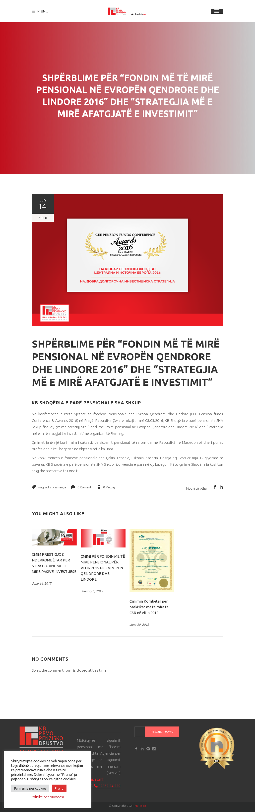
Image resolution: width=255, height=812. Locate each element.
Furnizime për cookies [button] (30, 788)
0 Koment (84, 487)
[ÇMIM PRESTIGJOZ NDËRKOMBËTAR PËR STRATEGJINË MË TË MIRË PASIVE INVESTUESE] (54, 537)
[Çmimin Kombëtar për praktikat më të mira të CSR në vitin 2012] (151, 560)
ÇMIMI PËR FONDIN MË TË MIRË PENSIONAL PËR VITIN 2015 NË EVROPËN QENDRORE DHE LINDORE (103, 567)
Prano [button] (59, 788)
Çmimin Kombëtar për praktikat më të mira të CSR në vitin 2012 (149, 607)
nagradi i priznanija (52, 487)
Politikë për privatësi (47, 797)
